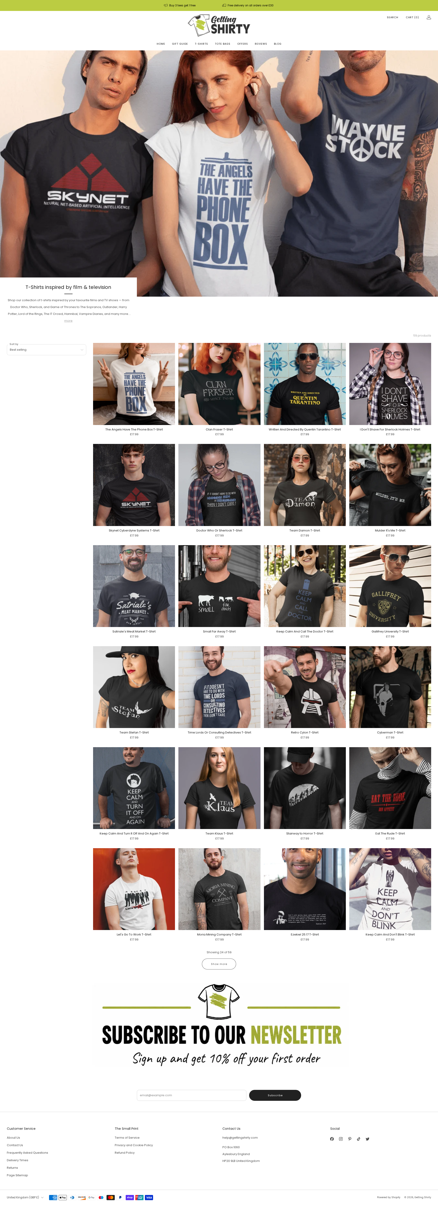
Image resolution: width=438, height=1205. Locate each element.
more (68, 321)
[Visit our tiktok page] (358, 1138)
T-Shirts (201, 44)
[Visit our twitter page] (367, 1138)
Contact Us (15, 1145)
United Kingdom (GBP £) (23, 1197)
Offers (242, 44)
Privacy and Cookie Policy (134, 1145)
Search (392, 17)
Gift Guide (180, 44)
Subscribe (275, 1095)
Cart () (412, 17)
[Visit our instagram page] (340, 1138)
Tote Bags (222, 44)
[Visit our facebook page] (332, 1138)
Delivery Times (17, 1160)
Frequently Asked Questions (27, 1153)
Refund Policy (125, 1153)
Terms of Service (127, 1137)
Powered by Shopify (388, 1197)
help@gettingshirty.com (240, 1137)
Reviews (261, 44)
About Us (13, 1137)
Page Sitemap (17, 1175)
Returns (12, 1168)
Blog (278, 44)
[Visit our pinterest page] (349, 1138)
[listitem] (180, 5)
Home (161, 44)
